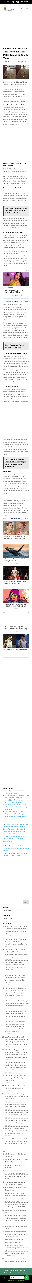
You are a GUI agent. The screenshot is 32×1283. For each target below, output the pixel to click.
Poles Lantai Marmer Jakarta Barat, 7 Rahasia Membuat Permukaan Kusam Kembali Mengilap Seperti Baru (17, 1003)
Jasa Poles (25, 62)
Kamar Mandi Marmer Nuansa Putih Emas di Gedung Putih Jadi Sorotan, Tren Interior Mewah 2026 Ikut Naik (16, 1141)
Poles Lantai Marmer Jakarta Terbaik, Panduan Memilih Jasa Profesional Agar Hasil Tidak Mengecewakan (16, 1014)
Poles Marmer (9, 62)
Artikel (6, 1273)
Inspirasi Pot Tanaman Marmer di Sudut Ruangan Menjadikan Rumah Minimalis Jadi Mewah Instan (16, 1131)
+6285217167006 (10, 1)
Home (6, 1270)
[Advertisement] (16, 25)
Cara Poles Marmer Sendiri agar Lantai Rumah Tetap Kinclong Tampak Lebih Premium (17, 1096)
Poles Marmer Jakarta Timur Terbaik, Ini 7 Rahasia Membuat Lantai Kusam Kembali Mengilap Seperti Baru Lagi (16, 941)
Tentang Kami (14, 1270)
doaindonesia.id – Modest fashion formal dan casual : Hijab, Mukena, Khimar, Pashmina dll (15, 1234)
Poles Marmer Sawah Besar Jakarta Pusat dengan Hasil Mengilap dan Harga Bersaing (16, 1078)
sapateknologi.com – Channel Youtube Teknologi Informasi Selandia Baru (16, 1248)
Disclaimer (13, 1273)
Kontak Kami (22, 1273)
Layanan (23, 1270)
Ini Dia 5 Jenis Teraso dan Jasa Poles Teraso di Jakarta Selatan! (16, 848)
